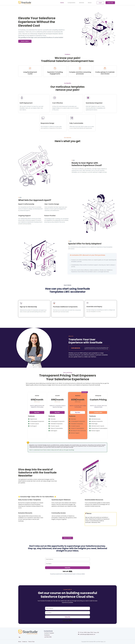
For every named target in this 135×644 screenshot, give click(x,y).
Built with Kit (67, 571)
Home (62, 2)
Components (71, 2)
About (89, 2)
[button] (25, 41)
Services (81, 2)
